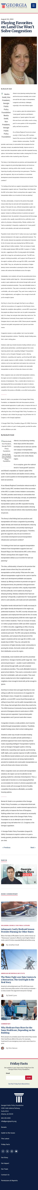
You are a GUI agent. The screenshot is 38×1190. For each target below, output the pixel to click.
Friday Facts (5, 1144)
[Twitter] (7, 1151)
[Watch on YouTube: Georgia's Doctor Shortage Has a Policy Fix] (19, 874)
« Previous (6, 847)
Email (8, 1073)
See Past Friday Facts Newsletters (19, 1084)
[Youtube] (16, 1151)
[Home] (14, 6)
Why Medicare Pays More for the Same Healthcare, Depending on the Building (18, 1030)
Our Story (4, 1157)
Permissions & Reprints (9, 1180)
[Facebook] (3, 1151)
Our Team (4, 1169)
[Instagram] (12, 1151)
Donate (4, 1127)
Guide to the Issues (8, 1133)
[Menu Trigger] (33, 5)
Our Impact (5, 1163)
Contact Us (5, 1175)
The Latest (5, 1138)
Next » (33, 847)
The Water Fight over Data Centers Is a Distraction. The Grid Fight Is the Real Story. (18, 979)
